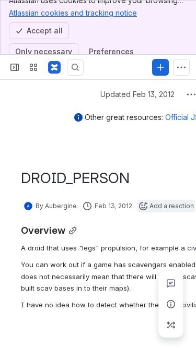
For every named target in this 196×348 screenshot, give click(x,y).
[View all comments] (171, 283)
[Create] (160, 67)
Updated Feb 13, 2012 (137, 94)
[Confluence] (54, 67)
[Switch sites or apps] (33, 67)
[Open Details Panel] (171, 304)
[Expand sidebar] (14, 67)
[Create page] (171, 325)
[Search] (75, 67)
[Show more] (181, 67)
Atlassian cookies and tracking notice (73, 12)
